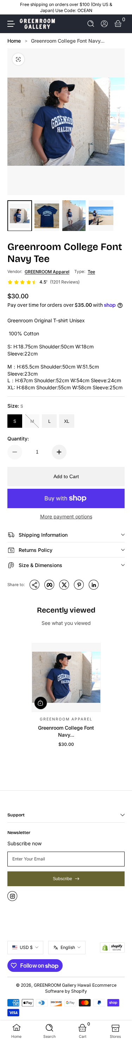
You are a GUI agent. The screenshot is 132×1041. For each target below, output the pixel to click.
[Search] (91, 24)
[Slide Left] (12, 7)
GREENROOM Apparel (47, 271)
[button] (91, 24)
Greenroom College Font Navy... (68, 41)
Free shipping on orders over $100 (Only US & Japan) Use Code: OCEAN (66, 7)
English (68, 947)
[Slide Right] (120, 7)
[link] (43, 282)
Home (14, 41)
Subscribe (62, 878)
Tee (91, 271)
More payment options (66, 516)
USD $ (26, 947)
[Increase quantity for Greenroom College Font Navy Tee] (59, 452)
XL (66, 421)
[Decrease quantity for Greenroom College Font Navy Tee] (14, 452)
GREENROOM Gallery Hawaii (62, 985)
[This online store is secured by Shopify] (112, 947)
